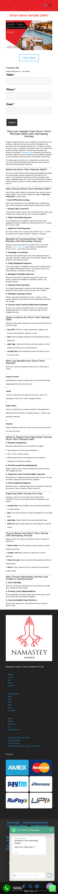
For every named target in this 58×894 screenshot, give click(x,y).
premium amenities (17, 247)
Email (10, 104)
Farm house (11, 724)
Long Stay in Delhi (14, 743)
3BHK (10, 702)
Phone (11, 89)
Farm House (11, 710)
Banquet (10, 721)
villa (9, 727)
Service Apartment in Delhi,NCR (18, 738)
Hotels (10, 718)
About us (10, 674)
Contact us (11, 686)
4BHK (10, 705)
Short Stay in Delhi (14, 740)
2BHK (10, 699)
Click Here (29, 58)
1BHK (10, 696)
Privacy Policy (13, 822)
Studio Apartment (13, 694)
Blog (9, 680)
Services (10, 677)
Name (10, 74)
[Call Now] (7, 888)
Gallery (10, 683)
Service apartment (14, 730)
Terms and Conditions (17, 825)
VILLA (10, 708)
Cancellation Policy (39, 825)
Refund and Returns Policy (35, 822)
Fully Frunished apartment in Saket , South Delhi (24, 746)
